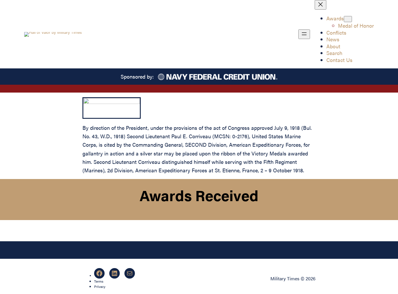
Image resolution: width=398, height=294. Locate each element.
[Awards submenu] (348, 19)
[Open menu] (304, 34)
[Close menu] (320, 5)
